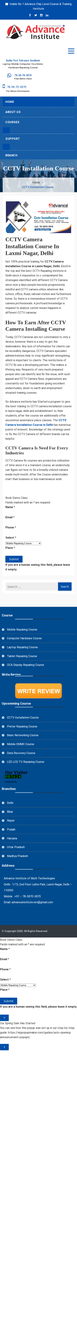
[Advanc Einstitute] (7, 76)
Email (10, 517)
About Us (13, 112)
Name (10, 507)
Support (12, 138)
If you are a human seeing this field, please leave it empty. (37, 567)
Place (10, 548)
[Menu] (71, 51)
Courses (12, 122)
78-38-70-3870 (15, 87)
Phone (10, 527)
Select (10, 537)
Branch (11, 155)
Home (9, 102)
